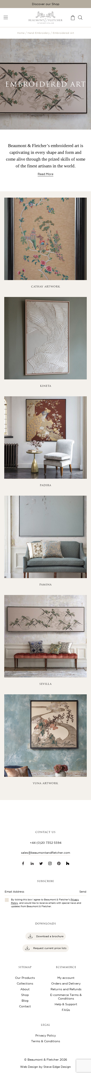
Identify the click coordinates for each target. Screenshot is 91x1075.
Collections (25, 983)
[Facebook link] (23, 863)
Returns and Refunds (66, 989)
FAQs (66, 1010)
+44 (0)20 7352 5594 (45, 842)
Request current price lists (49, 948)
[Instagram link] (49, 863)
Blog (25, 1000)
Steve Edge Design (57, 1066)
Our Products (25, 977)
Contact (25, 1006)
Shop (25, 995)
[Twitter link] (41, 863)
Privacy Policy (45, 1035)
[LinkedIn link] (32, 863)
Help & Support (66, 1004)
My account (65, 977)
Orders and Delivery (66, 983)
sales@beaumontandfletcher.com (45, 852)
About (25, 989)
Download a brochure (49, 936)
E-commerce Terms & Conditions (66, 996)
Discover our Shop (45, 4)
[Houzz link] (67, 863)
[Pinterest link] (58, 863)
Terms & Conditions (45, 1041)
